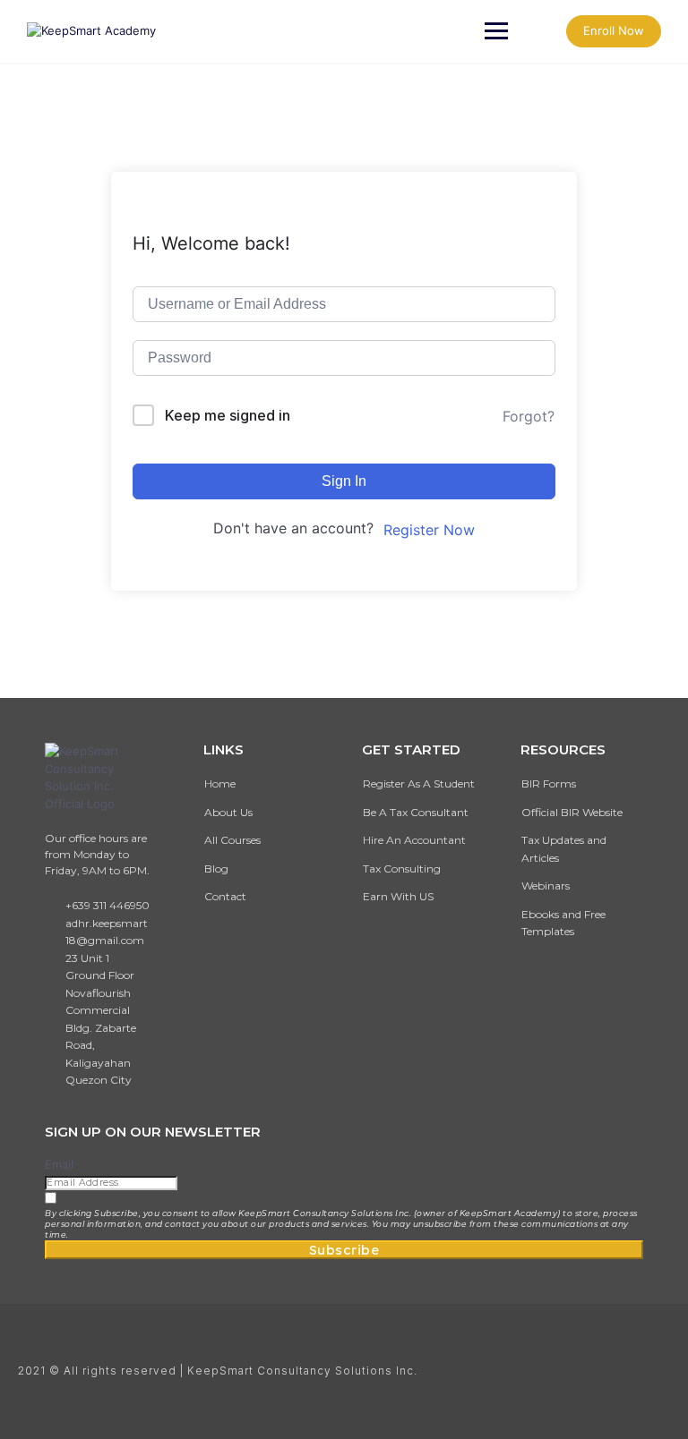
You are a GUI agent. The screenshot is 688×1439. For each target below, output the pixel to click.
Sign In (344, 481)
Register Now (429, 530)
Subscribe (344, 1249)
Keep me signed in (227, 415)
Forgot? (529, 416)
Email (59, 1164)
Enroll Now (613, 30)
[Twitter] (599, 1344)
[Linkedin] (647, 1394)
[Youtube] (647, 1344)
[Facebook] (551, 1344)
